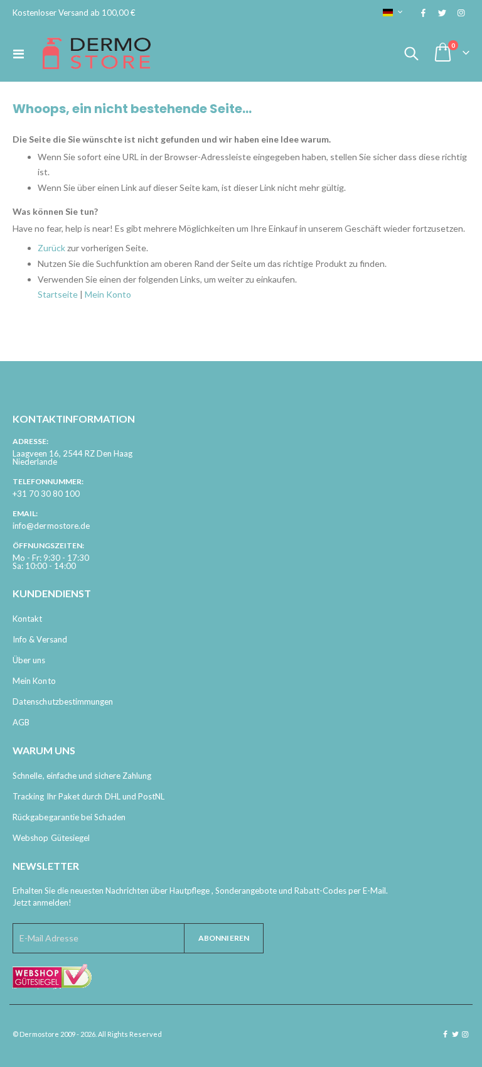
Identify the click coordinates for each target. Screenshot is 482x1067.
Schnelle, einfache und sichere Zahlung (82, 776)
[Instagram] (461, 12)
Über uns (29, 660)
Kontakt (27, 619)
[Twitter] (442, 12)
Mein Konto (108, 294)
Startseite (58, 294)
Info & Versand (40, 639)
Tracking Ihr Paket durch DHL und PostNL (89, 796)
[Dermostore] (97, 53)
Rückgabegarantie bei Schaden (69, 817)
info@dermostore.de (51, 526)
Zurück (51, 247)
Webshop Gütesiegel (51, 838)
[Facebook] (423, 12)
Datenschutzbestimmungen (63, 701)
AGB (21, 722)
